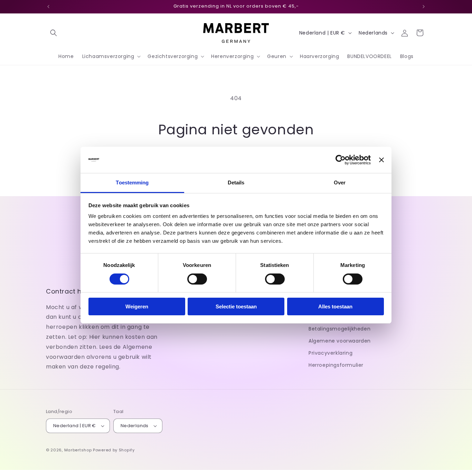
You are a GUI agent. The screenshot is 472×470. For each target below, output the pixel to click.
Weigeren (136, 306)
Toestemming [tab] (132, 182)
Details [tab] (236, 182)
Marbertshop (78, 450)
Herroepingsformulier (336, 365)
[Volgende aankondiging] (423, 6)
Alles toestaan (335, 306)
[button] (53, 32)
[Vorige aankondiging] (48, 6)
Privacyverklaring (330, 352)
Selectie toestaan (236, 306)
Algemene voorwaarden (340, 340)
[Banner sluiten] (381, 159)
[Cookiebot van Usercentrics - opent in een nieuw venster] (340, 160)
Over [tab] (340, 182)
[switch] (197, 279)
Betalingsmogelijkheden (339, 328)
